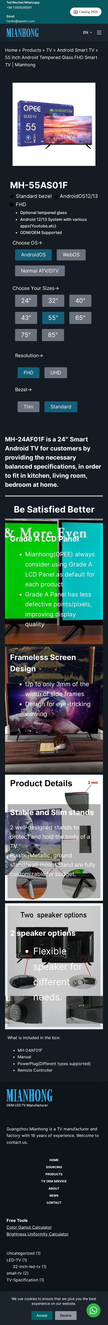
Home (11, 50)
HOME (54, 1160)
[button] (87, 32)
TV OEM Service (54, 1181)
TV (49, 50)
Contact (54, 1202)
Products (31, 50)
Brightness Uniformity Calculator (38, 1234)
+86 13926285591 (19, 7)
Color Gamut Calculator (29, 1227)
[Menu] (99, 32)
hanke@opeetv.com (21, 21)
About (53, 1188)
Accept (41, 1315)
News (54, 1195)
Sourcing (54, 1167)
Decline (66, 1315)
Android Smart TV (75, 50)
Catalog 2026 (88, 12)
